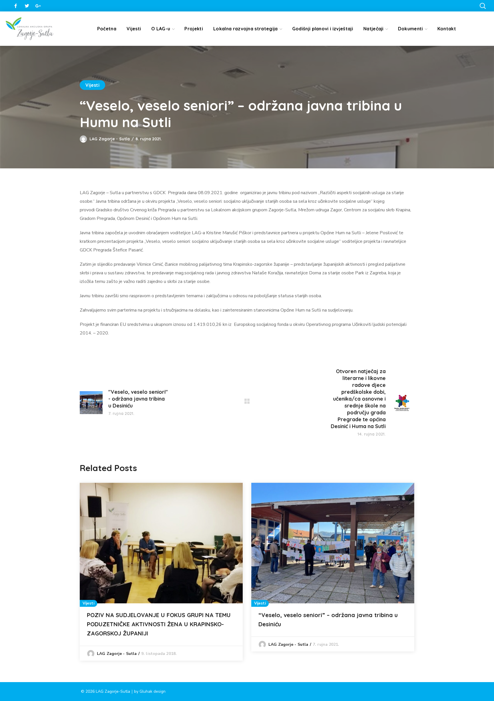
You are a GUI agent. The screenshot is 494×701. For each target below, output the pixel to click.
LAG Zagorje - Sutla (109, 138)
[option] (161, 572)
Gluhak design (153, 691)
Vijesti (92, 85)
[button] (482, 6)
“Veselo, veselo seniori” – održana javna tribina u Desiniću (328, 619)
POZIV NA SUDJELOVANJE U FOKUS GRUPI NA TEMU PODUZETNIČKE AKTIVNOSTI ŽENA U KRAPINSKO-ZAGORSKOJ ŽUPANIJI (159, 624)
